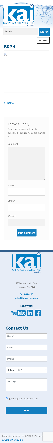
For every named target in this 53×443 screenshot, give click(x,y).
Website (12, 215)
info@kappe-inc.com (26, 297)
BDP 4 (10, 103)
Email (11, 200)
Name (11, 185)
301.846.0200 (26, 294)
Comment (14, 143)
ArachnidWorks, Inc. (12, 439)
